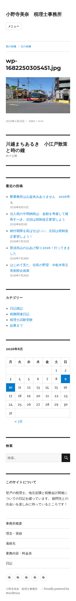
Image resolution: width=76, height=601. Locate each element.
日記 (9, 563)
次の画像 (26, 46)
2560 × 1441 (36, 121)
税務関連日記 (19, 314)
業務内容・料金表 (19, 553)
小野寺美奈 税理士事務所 (36, 14)
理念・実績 (14, 533)
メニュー (13, 26)
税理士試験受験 (21, 320)
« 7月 (19, 421)
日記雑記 (16, 308)
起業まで (16, 325)
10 (10, 387)
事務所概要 (14, 523)
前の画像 (11, 46)
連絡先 (11, 543)
